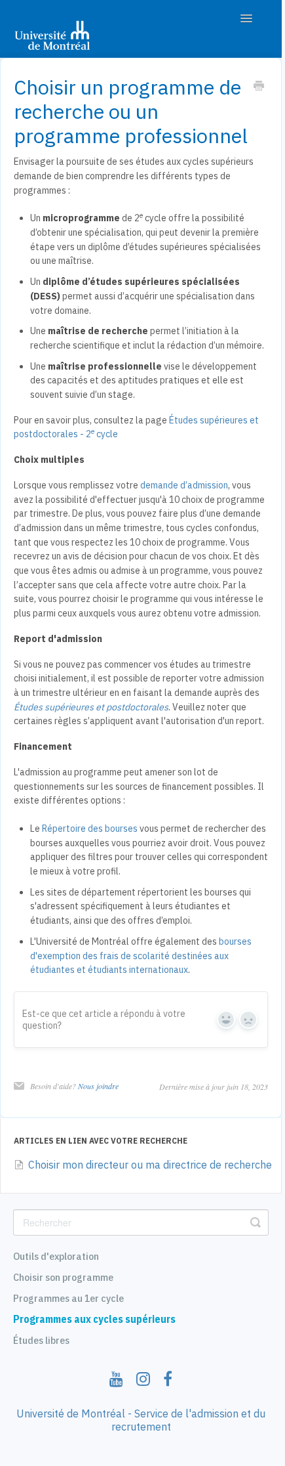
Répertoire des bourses (90, 828)
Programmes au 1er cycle (68, 1297)
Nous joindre (98, 1086)
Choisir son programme (63, 1276)
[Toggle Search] (255, 1222)
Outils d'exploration (56, 1255)
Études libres (41, 1340)
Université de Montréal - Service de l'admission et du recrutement (140, 1420)
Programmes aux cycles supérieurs (94, 1319)
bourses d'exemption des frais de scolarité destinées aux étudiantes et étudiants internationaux (141, 956)
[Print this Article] (259, 87)
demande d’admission (184, 485)
